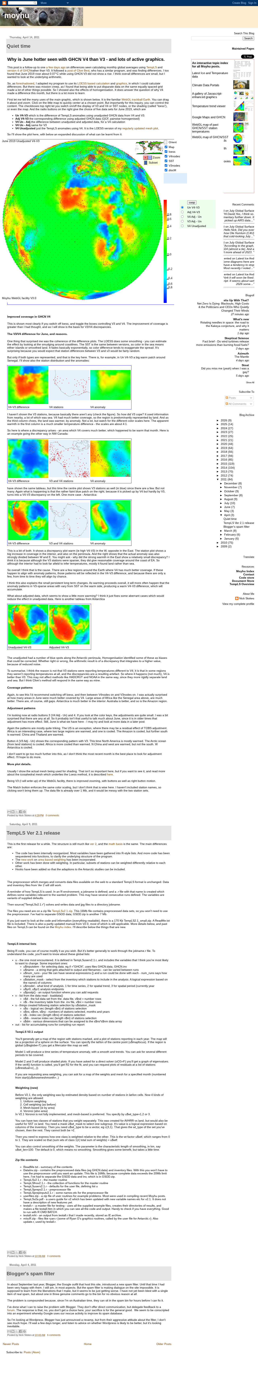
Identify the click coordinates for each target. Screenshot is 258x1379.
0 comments (52, 815)
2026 (224, 420)
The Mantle (241, 356)
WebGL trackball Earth (136, 99)
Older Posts (163, 1344)
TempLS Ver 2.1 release (239, 522)
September (231, 495)
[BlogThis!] (13, 812)
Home (88, 1344)
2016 (224, 459)
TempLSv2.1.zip (62, 911)
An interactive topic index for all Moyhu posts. (210, 64)
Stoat (245, 365)
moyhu (16, 15)
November (231, 487)
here (110, 774)
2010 (224, 542)
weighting (60, 859)
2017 (224, 455)
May (227, 511)
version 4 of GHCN (19, 70)
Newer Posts (11, 1344)
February (230, 534)
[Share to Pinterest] (24, 812)
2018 (224, 451)
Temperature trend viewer (209, 106)
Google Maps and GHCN (208, 117)
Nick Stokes (246, 598)
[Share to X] (17, 812)
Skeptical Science (237, 338)
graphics (121, 83)
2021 (224, 440)
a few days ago (56, 67)
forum (11, 1310)
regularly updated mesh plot (140, 128)
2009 (224, 546)
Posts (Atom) (32, 1352)
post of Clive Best (78, 70)
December (231, 483)
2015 (224, 463)
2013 (224, 471)
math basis (116, 843)
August (229, 499)
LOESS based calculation (93, 83)
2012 (224, 475)
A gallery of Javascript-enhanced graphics (207, 95)
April (227, 515)
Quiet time (230, 518)
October (229, 491)
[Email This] (9, 812)
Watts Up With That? (235, 300)
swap (192, 202)
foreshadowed (25, 83)
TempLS (151, 67)
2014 (224, 467)
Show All (250, 382)
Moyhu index (63, 927)
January (229, 538)
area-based (45, 859)
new (23, 859)
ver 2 (93, 843)
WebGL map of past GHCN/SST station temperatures (205, 128)
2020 (224, 444)
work (30, 859)
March (228, 530)
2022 (224, 436)
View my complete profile (238, 603)
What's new (241, 319)
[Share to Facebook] (21, 812)
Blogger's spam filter (237, 526)
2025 (224, 424)
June (227, 507)
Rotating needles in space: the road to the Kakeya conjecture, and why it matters (224, 326)
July (227, 503)
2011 (224, 479)
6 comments (53, 1335)
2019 (224, 448)
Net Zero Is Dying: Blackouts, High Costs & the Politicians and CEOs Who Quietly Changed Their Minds (223, 307)
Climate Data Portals (205, 85)
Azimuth (243, 353)
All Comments (237, 403)
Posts (232, 397)
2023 (224, 432)
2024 (224, 428)
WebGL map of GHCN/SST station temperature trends (210, 138)
